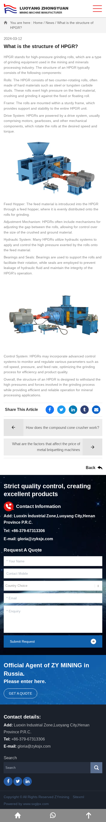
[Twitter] (61, 409)
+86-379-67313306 (28, 531)
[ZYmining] (36, 8)
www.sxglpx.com (36, 804)
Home (38, 23)
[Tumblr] (84, 409)
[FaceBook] (50, 409)
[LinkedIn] (73, 409)
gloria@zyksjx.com (35, 539)
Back (90, 468)
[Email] (96, 409)
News (50, 23)
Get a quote (20, 693)
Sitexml (78, 797)
